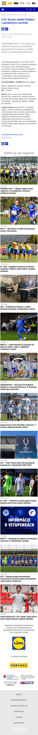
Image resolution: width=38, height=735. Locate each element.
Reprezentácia (14, 15)
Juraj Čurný (6, 138)
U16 (20, 15)
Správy (24, 15)
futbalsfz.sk (4, 15)
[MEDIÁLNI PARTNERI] (34, 3)
